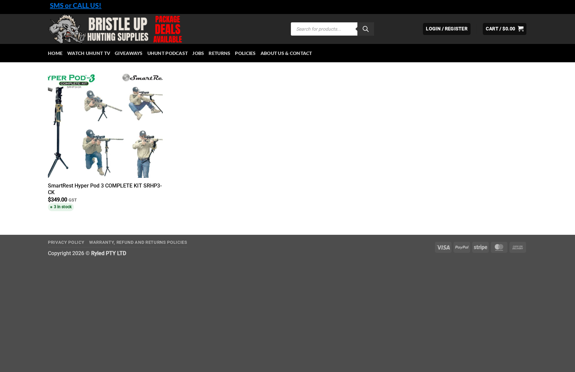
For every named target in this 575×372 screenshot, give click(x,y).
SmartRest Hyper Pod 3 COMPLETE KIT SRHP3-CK (105, 189)
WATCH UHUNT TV (88, 53)
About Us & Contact (286, 53)
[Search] (365, 29)
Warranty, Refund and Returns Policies (138, 242)
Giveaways (129, 53)
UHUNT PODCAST (167, 53)
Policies (245, 53)
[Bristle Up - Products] (164, 29)
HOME (55, 53)
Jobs (198, 53)
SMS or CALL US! (75, 5)
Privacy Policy (66, 242)
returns (219, 53)
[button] (504, 29)
